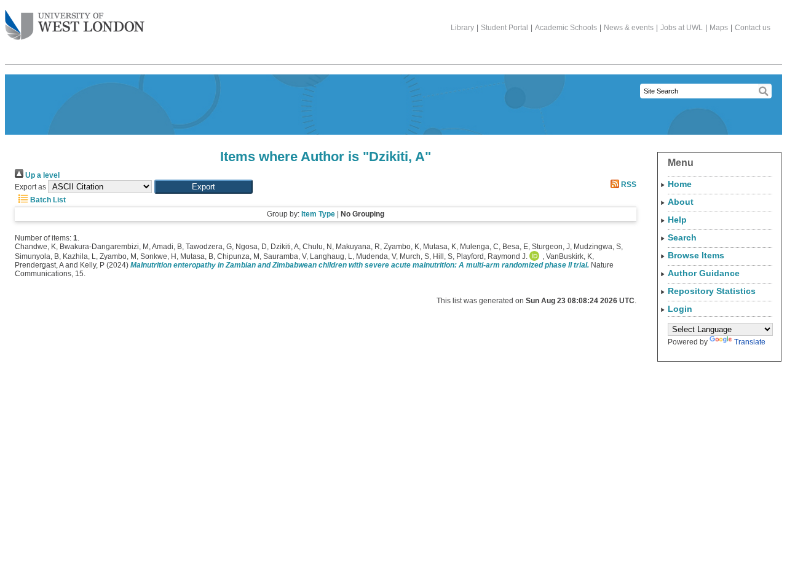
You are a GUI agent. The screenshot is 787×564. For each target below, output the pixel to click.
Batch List (47, 200)
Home (680, 184)
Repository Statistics (712, 291)
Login (680, 309)
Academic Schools (566, 27)
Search (682, 237)
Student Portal (504, 27)
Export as (30, 187)
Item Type (318, 214)
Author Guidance (704, 273)
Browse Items (696, 255)
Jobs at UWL (681, 27)
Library (462, 27)
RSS (627, 184)
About (681, 202)
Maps (719, 27)
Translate (749, 342)
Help (677, 219)
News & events (629, 27)
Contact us (752, 27)
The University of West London (75, 26)
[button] (203, 187)
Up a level (41, 175)
